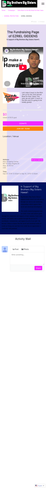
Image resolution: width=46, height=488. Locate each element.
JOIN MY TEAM (23, 128)
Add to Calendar (38, 160)
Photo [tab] (26, 249)
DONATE (23, 123)
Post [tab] (17, 249)
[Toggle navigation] (43, 3)
